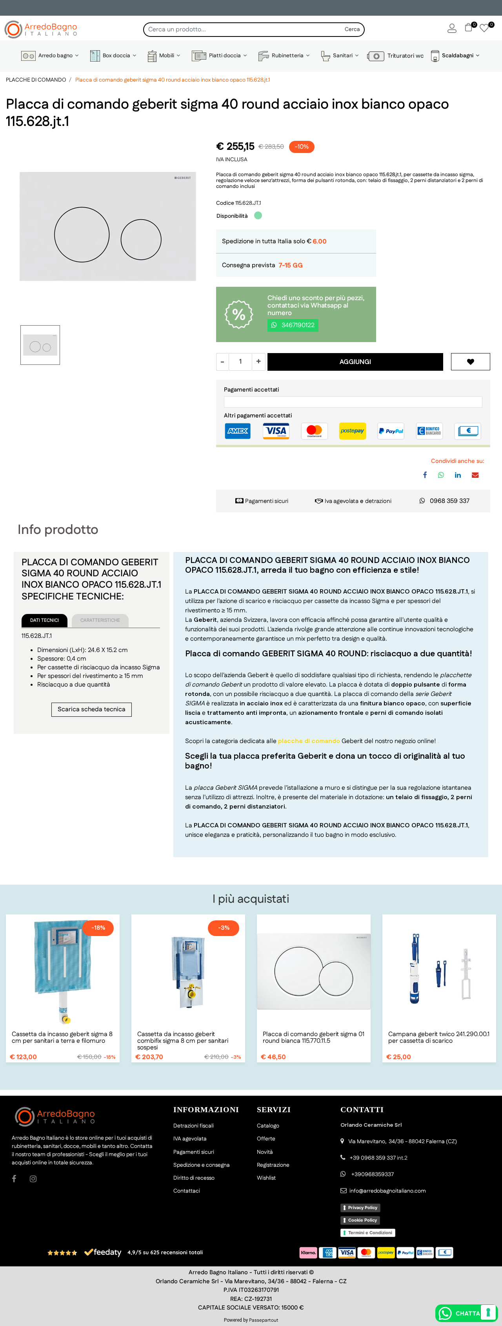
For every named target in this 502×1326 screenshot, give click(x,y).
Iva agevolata (341, 501)
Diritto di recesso (194, 1178)
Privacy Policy (362, 1207)
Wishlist (266, 1178)
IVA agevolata (190, 1139)
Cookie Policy (362, 1220)
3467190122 (297, 325)
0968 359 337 (449, 501)
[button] (352, 29)
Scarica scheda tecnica (92, 709)
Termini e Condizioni (370, 1232)
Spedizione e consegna (201, 1165)
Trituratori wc (404, 56)
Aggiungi (355, 362)
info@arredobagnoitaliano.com (387, 1191)
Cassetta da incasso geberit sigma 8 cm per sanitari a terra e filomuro (62, 1037)
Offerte (266, 1139)
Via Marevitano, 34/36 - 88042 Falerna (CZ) (402, 1142)
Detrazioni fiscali (193, 1126)
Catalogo (268, 1126)
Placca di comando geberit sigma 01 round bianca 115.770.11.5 (313, 1037)
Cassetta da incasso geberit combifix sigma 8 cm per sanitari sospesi (182, 1041)
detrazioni (378, 501)
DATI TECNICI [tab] (44, 620)
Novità (265, 1152)
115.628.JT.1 (248, 203)
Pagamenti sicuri (266, 501)
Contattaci (186, 1191)
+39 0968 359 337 (373, 1158)
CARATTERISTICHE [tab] (100, 620)
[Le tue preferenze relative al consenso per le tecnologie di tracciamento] (488, 1312)
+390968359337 (372, 1174)
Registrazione (273, 1165)
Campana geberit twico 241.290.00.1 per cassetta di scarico (438, 1037)
